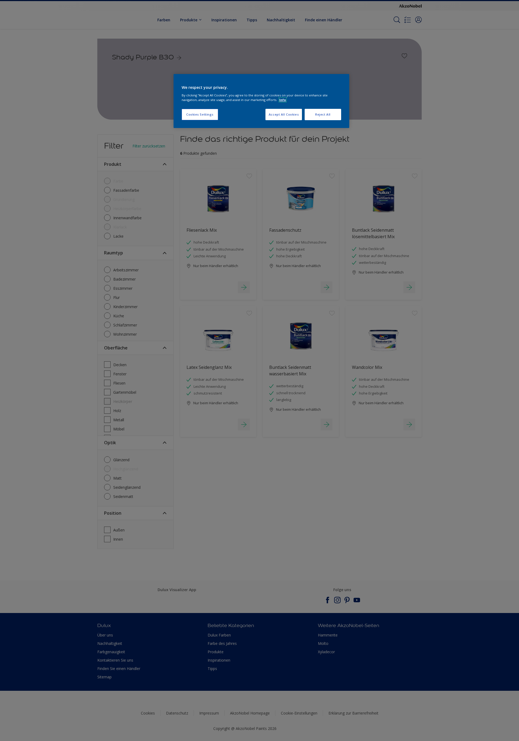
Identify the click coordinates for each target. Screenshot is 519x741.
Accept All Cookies (284, 114)
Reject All (323, 114)
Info (282, 100)
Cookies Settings (200, 114)
